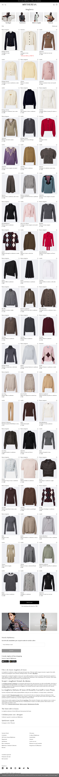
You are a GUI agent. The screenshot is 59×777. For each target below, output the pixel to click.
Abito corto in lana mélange (27, 139)
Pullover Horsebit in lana (45, 452)
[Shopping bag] (56, 4)
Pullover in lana (5, 537)
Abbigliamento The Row (33, 704)
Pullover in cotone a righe (7, 310)
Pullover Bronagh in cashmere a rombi (10, 253)
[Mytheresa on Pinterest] (11, 768)
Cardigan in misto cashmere (45, 423)
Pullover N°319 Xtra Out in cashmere (29, 310)
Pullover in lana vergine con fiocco (47, 253)
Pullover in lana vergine (44, 225)
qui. (56, 775)
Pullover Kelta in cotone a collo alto (47, 281)
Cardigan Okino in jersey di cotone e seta (48, 111)
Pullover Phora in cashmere (8, 338)
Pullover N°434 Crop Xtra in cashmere (48, 395)
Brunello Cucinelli (15, 695)
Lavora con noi (33, 741)
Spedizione (4, 741)
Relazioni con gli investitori (36, 743)
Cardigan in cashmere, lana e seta (10, 111)
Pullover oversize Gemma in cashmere (29, 367)
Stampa (31, 739)
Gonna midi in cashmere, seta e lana (10, 196)
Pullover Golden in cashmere (27, 480)
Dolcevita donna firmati (13, 704)
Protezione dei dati (6, 756)
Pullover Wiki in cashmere (8, 281)
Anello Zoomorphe (25, 423)
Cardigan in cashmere (26, 594)
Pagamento (4, 739)
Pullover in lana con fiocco (27, 452)
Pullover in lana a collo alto (27, 253)
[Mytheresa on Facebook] (7, 768)
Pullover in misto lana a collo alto (9, 367)
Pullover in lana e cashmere (8, 594)
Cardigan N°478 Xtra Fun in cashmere (29, 196)
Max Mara (35, 673)
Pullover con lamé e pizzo (8, 139)
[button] (19, 30)
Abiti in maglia (23, 704)
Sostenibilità (32, 737)
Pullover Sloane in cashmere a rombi (47, 367)
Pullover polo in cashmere (8, 225)
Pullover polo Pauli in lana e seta (9, 509)
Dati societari (5, 758)
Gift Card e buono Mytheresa (8, 737)
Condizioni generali (6, 754)
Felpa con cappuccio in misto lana (28, 395)
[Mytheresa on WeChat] (28, 768)
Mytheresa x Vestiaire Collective (9, 745)
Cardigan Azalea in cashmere (9, 452)
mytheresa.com (17, 773)
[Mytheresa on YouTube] (20, 768)
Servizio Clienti (5, 733)
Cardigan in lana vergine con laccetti (29, 225)
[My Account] (54, 4)
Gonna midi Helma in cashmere (28, 281)
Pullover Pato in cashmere (26, 338)
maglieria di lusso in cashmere (10, 683)
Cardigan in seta (5, 53)
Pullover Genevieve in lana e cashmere (48, 537)
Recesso (3, 747)
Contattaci (4, 735)
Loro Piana (26, 700)
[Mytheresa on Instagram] (15, 768)
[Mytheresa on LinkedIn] (3, 768)
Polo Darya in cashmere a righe (46, 480)
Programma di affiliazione (35, 745)
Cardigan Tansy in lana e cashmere (10, 480)
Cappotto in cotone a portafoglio (28, 509)
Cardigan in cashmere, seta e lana (47, 168)
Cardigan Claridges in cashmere (46, 509)
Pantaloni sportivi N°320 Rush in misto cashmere (13, 423)
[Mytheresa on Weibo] (24, 768)
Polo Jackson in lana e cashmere (28, 111)
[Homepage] (29, 4)
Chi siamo (32, 733)
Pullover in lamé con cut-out (45, 53)
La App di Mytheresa (34, 735)
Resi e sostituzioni (6, 743)
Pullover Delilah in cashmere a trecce (29, 537)
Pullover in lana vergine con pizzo (9, 168)
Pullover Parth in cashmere (27, 168)
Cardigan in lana (24, 53)
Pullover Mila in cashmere (8, 395)
